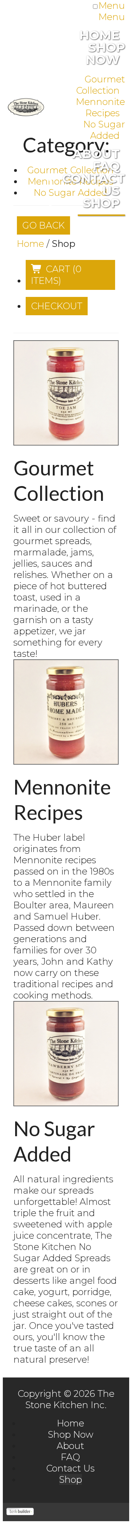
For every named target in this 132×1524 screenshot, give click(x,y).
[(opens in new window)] (20, 1511)
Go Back (43, 225)
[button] (70, 275)
